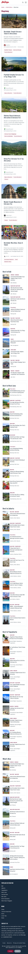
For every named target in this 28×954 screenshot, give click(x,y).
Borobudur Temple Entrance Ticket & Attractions (13, 32)
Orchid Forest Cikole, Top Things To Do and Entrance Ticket (17, 437)
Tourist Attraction (8, 52)
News (2, 918)
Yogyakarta (4, 890)
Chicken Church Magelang (10, 134)
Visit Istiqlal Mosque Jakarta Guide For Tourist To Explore (16, 584)
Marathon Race (7, 261)
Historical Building (8, 136)
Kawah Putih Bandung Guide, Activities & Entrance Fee (16, 414)
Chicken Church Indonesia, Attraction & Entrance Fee (12, 116)
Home (2, 909)
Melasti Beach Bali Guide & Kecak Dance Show (17, 320)
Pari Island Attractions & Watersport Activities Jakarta (16, 537)
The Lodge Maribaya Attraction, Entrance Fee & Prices (17, 403)
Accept (10, 951)
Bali (2, 886)
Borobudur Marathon (9, 259)
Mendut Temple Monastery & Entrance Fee (13, 203)
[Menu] (26, 2)
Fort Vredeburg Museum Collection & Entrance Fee (16, 733)
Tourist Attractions (6, 911)
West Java (4, 892)
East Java (3, 896)
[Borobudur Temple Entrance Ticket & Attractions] (14, 21)
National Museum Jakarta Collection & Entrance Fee (16, 572)
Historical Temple (17, 50)
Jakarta (3, 888)
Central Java (4, 894)
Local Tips (4, 915)
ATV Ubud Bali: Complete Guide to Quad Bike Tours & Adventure (18, 373)
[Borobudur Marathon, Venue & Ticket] (14, 232)
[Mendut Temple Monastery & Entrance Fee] (14, 191)
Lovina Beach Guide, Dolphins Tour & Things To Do (17, 352)
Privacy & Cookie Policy (19, 943)
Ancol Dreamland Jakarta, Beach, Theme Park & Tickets (17, 526)
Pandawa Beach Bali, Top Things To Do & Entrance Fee (18, 331)
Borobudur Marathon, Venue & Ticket (13, 244)
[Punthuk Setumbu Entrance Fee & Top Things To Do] (14, 64)
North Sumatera (5, 898)
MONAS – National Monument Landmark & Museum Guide (16, 607)
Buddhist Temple (8, 50)
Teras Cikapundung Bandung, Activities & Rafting (16, 449)
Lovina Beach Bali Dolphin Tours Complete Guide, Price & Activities (18, 278)
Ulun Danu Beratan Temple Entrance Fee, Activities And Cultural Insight (17, 289)
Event (16, 259)
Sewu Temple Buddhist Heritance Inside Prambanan (17, 685)
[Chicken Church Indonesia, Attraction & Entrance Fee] (14, 105)
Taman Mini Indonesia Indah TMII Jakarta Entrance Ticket (17, 595)
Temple (6, 220)
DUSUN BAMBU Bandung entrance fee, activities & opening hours (17, 391)
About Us (9, 943)
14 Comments (21, 46)
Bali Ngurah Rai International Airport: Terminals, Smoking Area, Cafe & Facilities (17, 857)
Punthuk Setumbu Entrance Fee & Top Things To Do (14, 76)
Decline (17, 951)
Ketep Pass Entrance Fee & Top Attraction (14, 160)
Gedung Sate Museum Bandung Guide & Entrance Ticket (17, 472)
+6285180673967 (7, 937)
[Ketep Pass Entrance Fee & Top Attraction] (14, 148)
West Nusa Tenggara (6, 900)
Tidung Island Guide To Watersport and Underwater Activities (16, 549)
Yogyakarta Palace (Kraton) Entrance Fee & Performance (16, 637)
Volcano (6, 179)
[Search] (22, 2)
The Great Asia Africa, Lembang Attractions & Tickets (17, 495)
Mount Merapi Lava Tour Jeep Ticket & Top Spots (16, 697)
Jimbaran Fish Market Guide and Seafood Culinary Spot (18, 310)
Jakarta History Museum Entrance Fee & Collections (17, 514)
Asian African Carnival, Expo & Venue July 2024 (16, 482)
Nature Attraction (8, 93)
